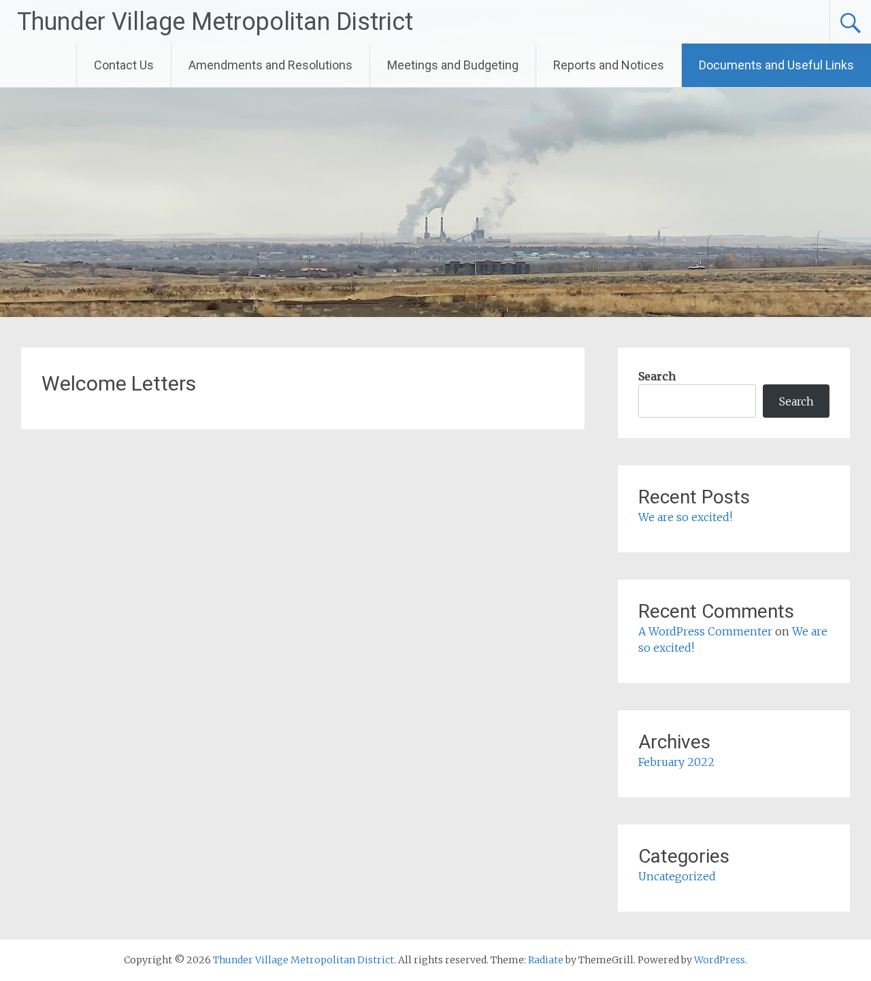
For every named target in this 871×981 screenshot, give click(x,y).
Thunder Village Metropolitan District (215, 21)
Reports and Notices (608, 65)
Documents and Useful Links (776, 65)
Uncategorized (677, 876)
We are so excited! (685, 517)
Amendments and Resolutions (270, 65)
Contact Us (124, 65)
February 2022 (676, 762)
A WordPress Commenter (705, 631)
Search (657, 376)
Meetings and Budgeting (453, 65)
